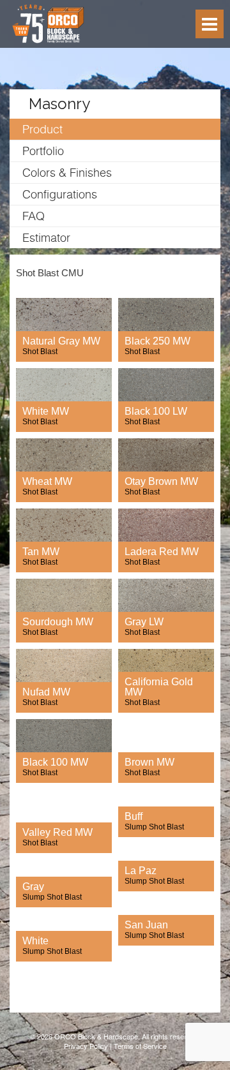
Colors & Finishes (67, 172)
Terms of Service (140, 1046)
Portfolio (43, 151)
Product (42, 129)
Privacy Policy (86, 1046)
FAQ (33, 216)
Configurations (59, 194)
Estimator (46, 237)
